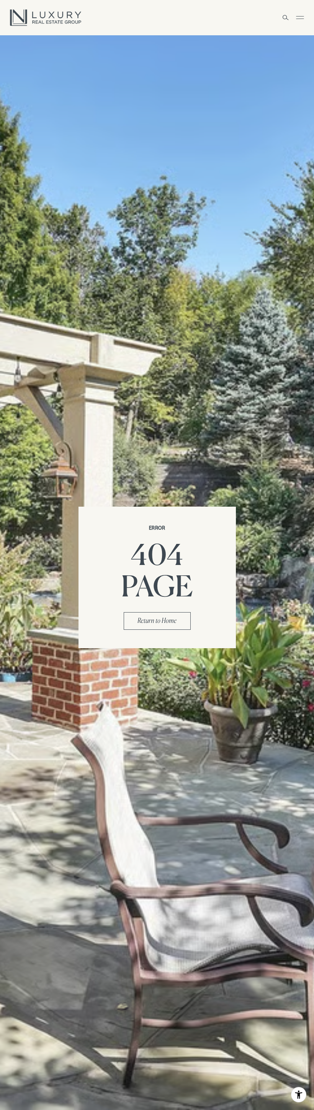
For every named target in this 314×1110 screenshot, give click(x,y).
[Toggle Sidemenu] (300, 17)
